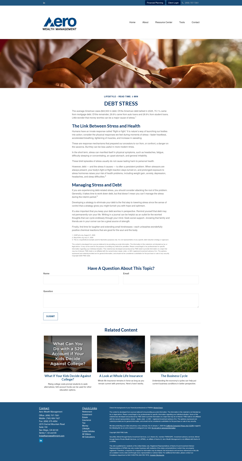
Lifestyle (85, 428)
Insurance (86, 420)
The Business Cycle (174, 376)
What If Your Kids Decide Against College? (68, 377)
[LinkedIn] (44, 2)
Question (48, 291)
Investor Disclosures (157, 455)
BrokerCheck (158, 407)
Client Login (173, 2)
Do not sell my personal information (163, 428)
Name (46, 273)
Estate (85, 417)
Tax (83, 422)
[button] (145, 22)
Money (85, 425)
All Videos (86, 434)
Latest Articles (88, 431)
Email (126, 273)
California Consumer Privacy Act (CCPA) (180, 425)
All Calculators (88, 436)
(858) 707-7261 (192, 2)
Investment (87, 414)
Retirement (87, 411)
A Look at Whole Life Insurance (121, 376)
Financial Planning (155, 2)
